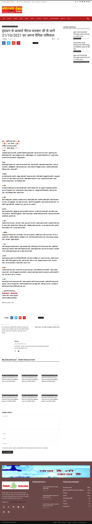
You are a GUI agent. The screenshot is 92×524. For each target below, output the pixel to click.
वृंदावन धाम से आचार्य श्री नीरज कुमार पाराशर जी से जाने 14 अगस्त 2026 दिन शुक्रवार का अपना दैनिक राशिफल (50, 399)
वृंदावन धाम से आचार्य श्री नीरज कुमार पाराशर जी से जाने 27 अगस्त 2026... (81, 57)
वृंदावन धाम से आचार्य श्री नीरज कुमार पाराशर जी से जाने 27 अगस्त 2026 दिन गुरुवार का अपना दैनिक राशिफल (10, 379)
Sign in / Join (19, 1)
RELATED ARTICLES (9, 360)
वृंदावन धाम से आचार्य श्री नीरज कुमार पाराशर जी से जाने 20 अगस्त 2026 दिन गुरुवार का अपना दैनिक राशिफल (30, 399)
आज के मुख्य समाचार (67, 498)
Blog (33, 1)
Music (26, 18)
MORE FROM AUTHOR (26, 360)
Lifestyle (38, 18)
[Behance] (76, 2)
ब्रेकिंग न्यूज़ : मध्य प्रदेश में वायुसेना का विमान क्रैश (47, 327)
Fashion (45, 18)
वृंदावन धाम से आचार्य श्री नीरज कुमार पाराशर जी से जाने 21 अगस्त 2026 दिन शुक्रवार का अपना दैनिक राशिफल (10, 399)
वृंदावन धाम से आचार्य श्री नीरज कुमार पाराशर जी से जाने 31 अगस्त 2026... (81, 34)
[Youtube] (89, 2)
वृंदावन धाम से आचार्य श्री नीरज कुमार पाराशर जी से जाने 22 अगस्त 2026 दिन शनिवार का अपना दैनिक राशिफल (50, 379)
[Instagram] (80, 2)
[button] (88, 19)
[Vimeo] (85, 2)
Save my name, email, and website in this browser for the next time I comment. (26, 448)
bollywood (66, 506)
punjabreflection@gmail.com (17, 502)
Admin (5, 39)
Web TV (63, 18)
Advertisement (27, 1)
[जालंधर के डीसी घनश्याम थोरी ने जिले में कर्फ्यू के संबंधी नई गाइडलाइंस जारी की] (37, 489)
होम (4, 18)
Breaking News (77, 38)
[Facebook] (78, 2)
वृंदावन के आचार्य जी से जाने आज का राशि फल (10, 26)
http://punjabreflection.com (20, 343)
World (32, 18)
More (68, 18)
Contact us (37, 1)
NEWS (15, 18)
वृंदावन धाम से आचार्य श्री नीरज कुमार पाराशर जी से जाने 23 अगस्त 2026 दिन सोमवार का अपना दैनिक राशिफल (30, 379)
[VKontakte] (87, 2)
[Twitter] (82, 2)
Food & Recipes (54, 18)
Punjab (65, 493)
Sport (21, 18)
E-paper (9, 18)
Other (65, 501)
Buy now (44, 1)
